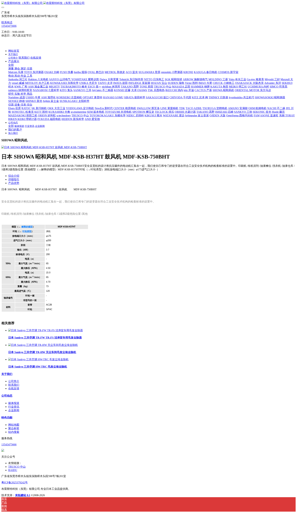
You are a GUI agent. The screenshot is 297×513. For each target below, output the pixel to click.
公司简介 (13, 381)
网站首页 (13, 50)
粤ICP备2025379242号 (14, 482)
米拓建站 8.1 (22, 495)
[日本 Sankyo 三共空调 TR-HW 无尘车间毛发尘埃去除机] (43, 344)
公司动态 (6, 395)
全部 (11, 64)
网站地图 (13, 424)
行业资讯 (13, 406)
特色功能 (6, 417)
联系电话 (6, 22)
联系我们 (13, 384)
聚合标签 (13, 428)
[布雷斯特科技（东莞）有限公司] (148, 3)
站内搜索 (13, 431)
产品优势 (13, 183)
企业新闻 (13, 410)
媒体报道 (13, 403)
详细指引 (13, 179)
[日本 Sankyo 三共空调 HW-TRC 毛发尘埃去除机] (38, 359)
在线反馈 (13, 388)
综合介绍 (13, 175)
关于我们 (6, 374)
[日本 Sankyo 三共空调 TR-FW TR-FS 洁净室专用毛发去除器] (45, 330)
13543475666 (8, 25)
